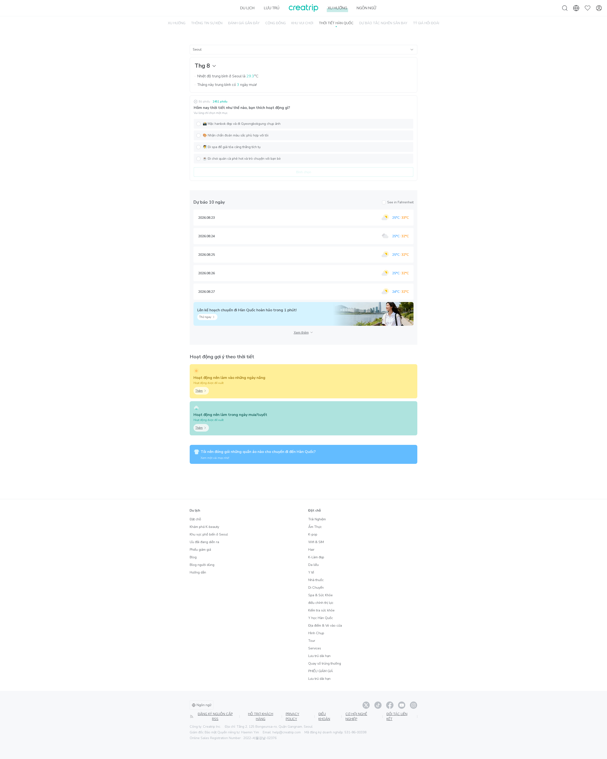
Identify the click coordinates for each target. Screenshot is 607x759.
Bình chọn (303, 172)
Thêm (199, 391)
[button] (303, 124)
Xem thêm (301, 332)
